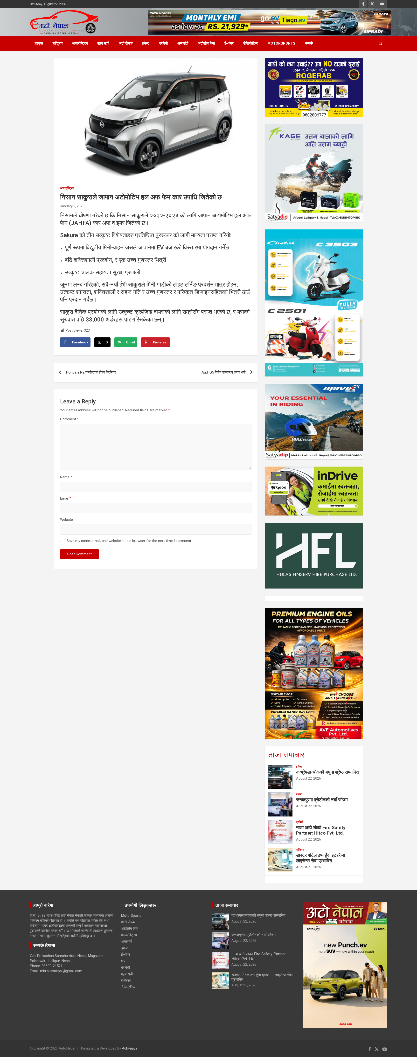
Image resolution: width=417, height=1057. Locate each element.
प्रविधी (163, 43)
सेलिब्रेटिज (250, 43)
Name (66, 477)
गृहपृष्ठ (39, 43)
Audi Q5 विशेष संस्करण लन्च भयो (223, 372)
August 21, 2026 (308, 867)
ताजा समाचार (286, 754)
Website (66, 519)
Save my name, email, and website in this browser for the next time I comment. (129, 541)
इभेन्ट (145, 43)
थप (123, 961)
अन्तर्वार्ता (182, 43)
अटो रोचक (125, 43)
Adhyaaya (129, 1048)
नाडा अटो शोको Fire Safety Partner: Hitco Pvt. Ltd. (321, 830)
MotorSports (281, 43)
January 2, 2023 (72, 206)
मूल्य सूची (103, 43)
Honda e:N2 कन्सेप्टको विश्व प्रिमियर (91, 372)
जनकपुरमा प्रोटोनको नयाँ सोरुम (322, 800)
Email (65, 498)
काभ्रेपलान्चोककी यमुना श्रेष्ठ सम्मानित (327, 772)
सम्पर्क (309, 43)
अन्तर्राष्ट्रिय (80, 43)
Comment (69, 419)
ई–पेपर (229, 43)
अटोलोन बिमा (206, 43)
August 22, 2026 (308, 778)
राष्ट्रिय (58, 43)
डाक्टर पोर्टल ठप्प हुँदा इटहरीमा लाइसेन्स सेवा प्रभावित (320, 857)
